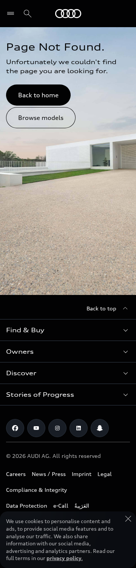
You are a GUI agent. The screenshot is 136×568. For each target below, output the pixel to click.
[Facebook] (15, 428)
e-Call (60, 505)
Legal (104, 474)
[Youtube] (36, 428)
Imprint (81, 474)
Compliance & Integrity (36, 490)
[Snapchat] (100, 428)
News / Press (49, 474)
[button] (68, 330)
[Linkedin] (79, 428)
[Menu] (12, 13)
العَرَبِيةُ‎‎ (81, 505)
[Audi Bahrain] (68, 13)
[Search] (28, 14)
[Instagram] (57, 428)
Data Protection (26, 505)
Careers (16, 474)
